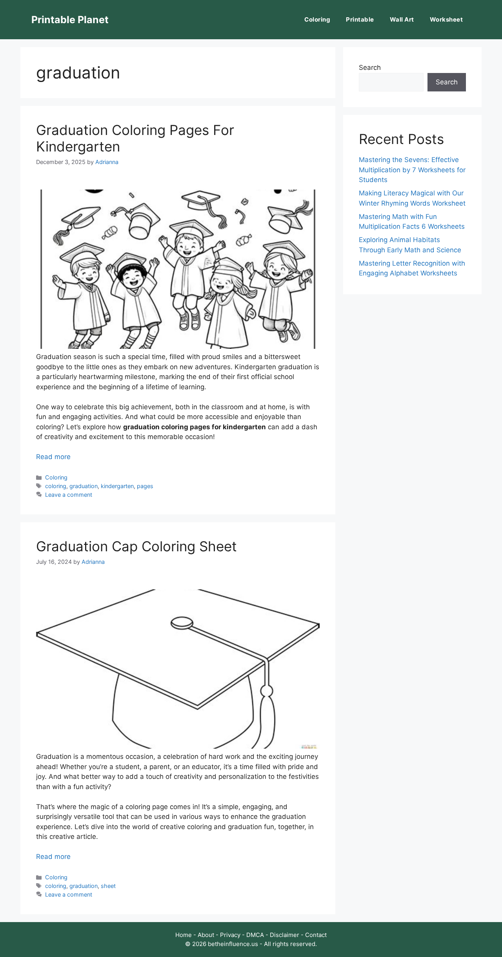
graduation (83, 486)
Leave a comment (68, 494)
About (206, 935)
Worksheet (446, 19)
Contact (316, 935)
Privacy (230, 935)
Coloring (317, 19)
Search (370, 67)
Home (183, 935)
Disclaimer (284, 935)
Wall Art (402, 19)
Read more (53, 457)
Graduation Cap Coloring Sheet (136, 546)
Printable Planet (70, 20)
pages (145, 486)
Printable (360, 19)
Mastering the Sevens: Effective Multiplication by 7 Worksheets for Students (412, 170)
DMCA (255, 935)
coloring (55, 486)
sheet (108, 885)
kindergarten (117, 486)
